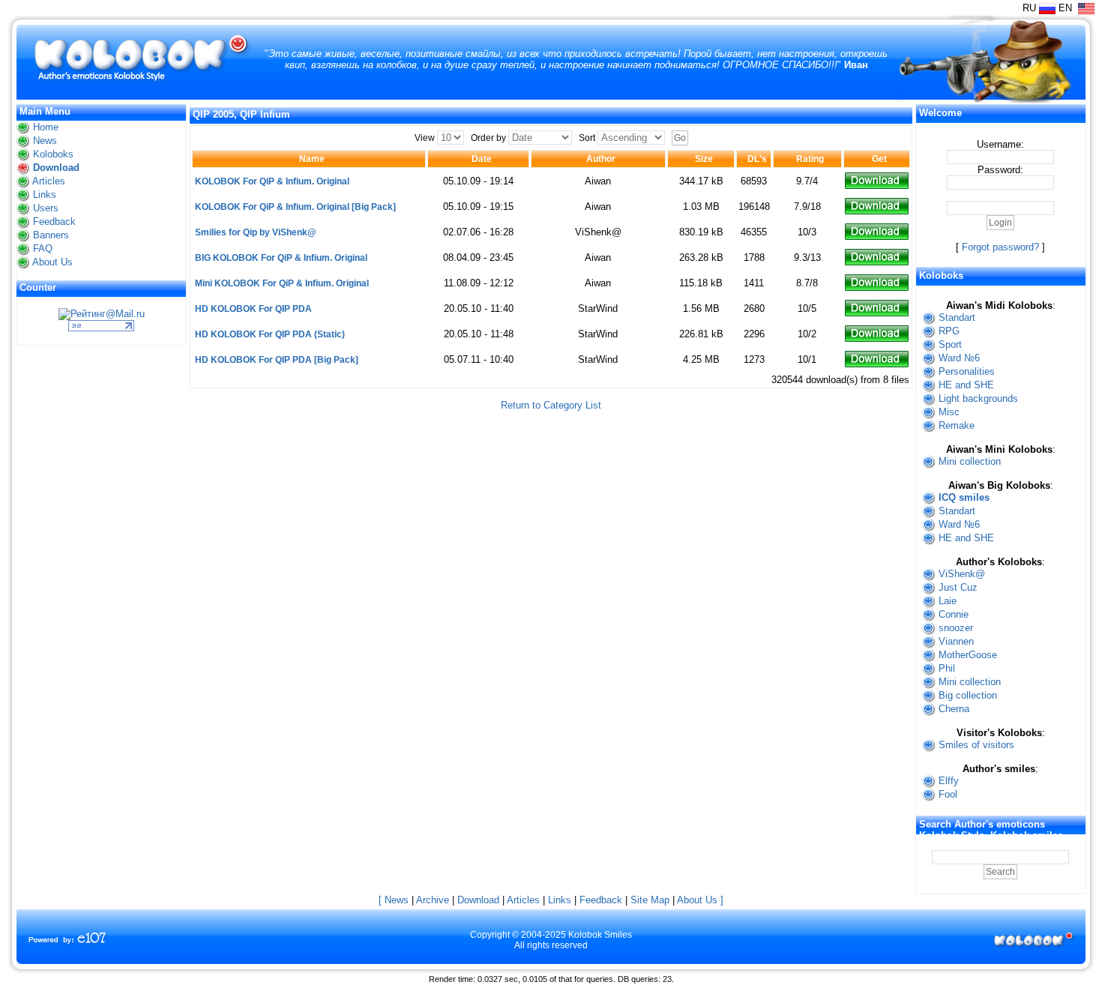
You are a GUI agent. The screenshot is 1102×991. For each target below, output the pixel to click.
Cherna (954, 708)
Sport (950, 344)
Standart (957, 317)
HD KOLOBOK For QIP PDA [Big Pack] (276, 360)
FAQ (42, 248)
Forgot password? (1000, 247)
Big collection (968, 695)
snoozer (956, 627)
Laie (948, 600)
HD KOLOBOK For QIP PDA (253, 309)
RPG (949, 331)
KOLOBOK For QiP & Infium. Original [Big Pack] (295, 207)
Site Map (649, 900)
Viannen (956, 641)
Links (44, 194)
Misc (949, 412)
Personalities (967, 371)
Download (56, 167)
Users (45, 208)
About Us (52, 262)
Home (45, 127)
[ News (394, 900)
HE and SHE (966, 385)
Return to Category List (551, 405)
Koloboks (53, 154)
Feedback (54, 221)
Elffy (949, 780)
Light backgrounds (978, 398)
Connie (954, 614)
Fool (948, 794)
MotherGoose (968, 654)
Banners (51, 235)
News (45, 140)
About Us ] (700, 900)
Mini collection (970, 461)
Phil (947, 668)
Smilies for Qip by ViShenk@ (255, 232)
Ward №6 (959, 358)
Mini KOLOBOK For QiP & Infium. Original (282, 283)
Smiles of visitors (976, 744)
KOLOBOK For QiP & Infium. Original (272, 181)
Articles (48, 181)
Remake (957, 425)
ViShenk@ (962, 573)
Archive (432, 900)
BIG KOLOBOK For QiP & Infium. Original (281, 258)
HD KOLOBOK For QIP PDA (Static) (270, 334)
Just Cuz (958, 587)
